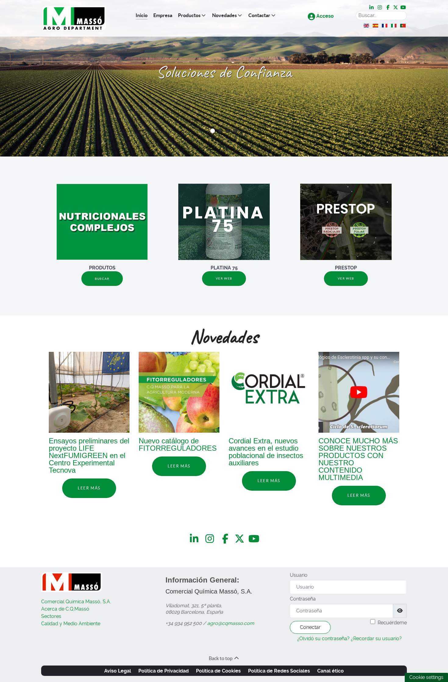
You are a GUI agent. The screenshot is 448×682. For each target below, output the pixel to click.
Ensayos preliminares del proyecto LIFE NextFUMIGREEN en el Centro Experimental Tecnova (89, 455)
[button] (212, 130)
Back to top (221, 658)
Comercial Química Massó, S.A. (76, 601)
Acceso (324, 16)
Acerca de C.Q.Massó (65, 609)
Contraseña (303, 599)
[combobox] (381, 15)
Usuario (299, 575)
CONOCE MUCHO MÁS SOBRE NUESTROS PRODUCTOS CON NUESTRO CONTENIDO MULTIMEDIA (358, 459)
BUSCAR (102, 278)
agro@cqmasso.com (230, 623)
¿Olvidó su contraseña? (323, 638)
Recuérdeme (392, 623)
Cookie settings (426, 677)
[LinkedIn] (372, 7)
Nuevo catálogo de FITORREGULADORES (178, 444)
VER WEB (224, 278)
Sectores (51, 616)
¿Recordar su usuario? (376, 638)
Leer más (89, 488)
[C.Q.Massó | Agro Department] (74, 18)
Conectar (310, 627)
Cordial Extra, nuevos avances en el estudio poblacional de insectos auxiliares (266, 452)
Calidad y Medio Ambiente (70, 623)
